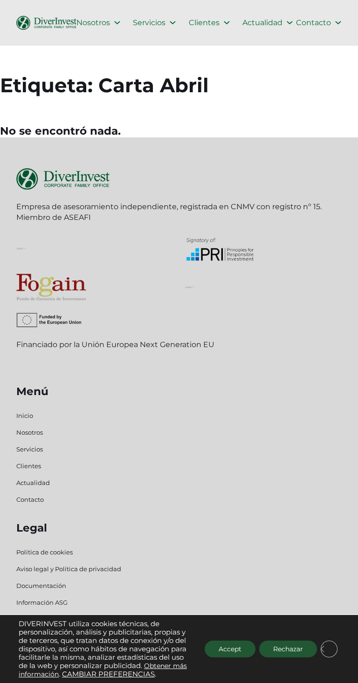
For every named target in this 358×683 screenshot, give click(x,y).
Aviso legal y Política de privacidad (68, 569)
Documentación (41, 585)
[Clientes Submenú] (226, 22)
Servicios (149, 22)
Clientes (204, 22)
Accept (230, 649)
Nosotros (93, 22)
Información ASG (42, 602)
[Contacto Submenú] (338, 22)
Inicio (24, 415)
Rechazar (288, 649)
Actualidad (262, 22)
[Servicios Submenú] (172, 22)
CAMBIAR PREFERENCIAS (108, 674)
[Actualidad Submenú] (289, 22)
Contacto (313, 22)
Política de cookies (44, 552)
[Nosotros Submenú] (117, 22)
